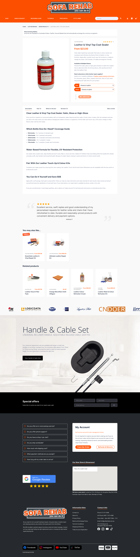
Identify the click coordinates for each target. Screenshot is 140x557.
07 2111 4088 (77, 18)
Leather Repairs (32, 26)
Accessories (52, 289)
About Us (75, 515)
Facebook (31, 547)
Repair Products (44, 26)
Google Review (41, 479)
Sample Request (19, 18)
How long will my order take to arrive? (40, 459)
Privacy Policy (76, 518)
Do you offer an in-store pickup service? (41, 426)
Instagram (47, 547)
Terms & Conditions (78, 524)
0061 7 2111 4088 (108, 515)
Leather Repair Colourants (78, 289)
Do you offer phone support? (37, 432)
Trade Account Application (80, 529)
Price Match (63, 18)
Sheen (77, 89)
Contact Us (75, 512)
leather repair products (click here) (104, 76)
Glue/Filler (28, 289)
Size (77, 85)
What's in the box (51, 108)
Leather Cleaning (100, 289)
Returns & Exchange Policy (80, 521)
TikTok (77, 547)
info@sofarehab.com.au (107, 521)
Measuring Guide (36, 18)
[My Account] (127, 18)
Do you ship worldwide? (35, 443)
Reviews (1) (64, 108)
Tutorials (50, 18)
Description (28, 108)
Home (24, 26)
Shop (6, 18)
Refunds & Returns (105, 447)
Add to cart (85, 96)
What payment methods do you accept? (41, 454)
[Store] (132, 18)
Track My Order (83, 447)
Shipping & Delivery (78, 527)
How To (39, 108)
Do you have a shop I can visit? (37, 437)
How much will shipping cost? (37, 448)
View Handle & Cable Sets (33, 358)
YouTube (63, 547)
